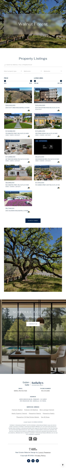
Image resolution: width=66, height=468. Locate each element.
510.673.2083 (45, 390)
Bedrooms (47, 71)
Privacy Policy (40, 455)
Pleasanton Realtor (35, 413)
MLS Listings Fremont (47, 410)
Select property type (10, 71)
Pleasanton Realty (48, 413)
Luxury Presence (44, 452)
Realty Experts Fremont (19, 413)
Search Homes (33, 220)
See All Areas (45, 417)
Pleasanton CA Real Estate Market (27, 417)
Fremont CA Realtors (31, 410)
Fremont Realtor (17, 410)
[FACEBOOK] (28, 460)
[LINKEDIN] (37, 460)
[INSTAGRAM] (33, 460)
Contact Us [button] (33, 324)
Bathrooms (27, 71)
